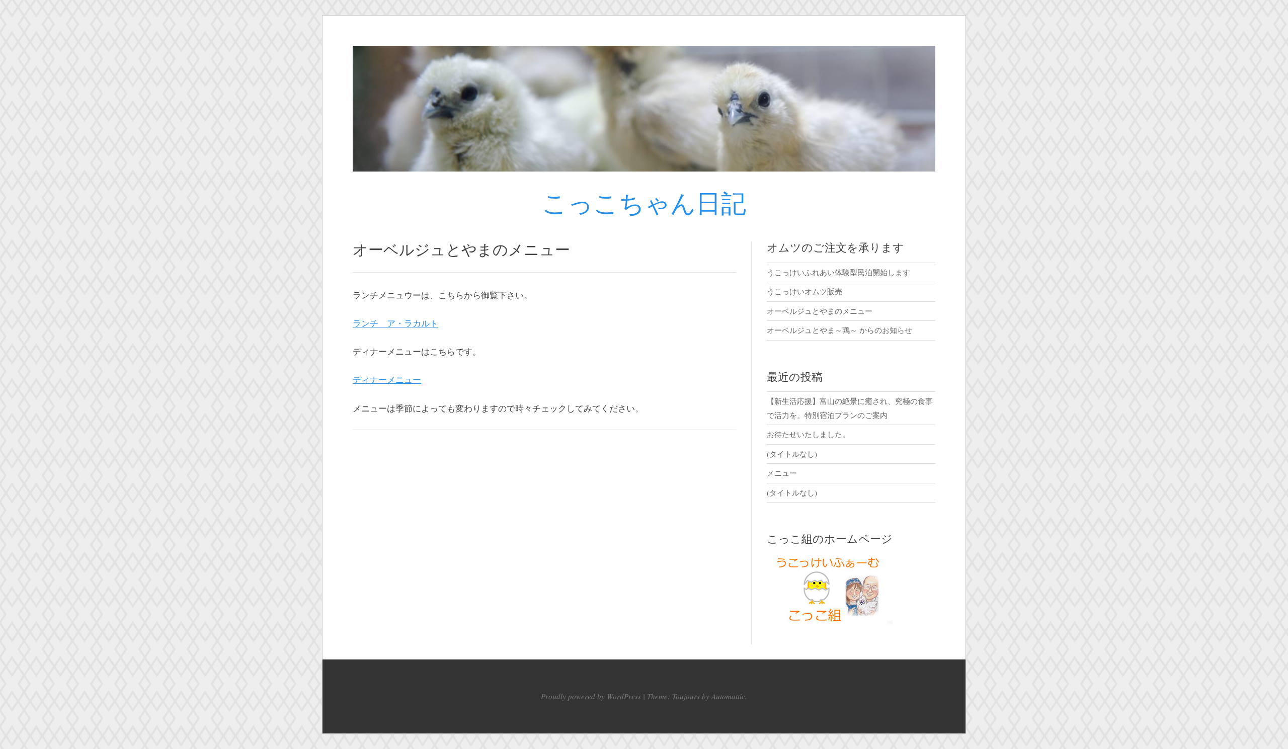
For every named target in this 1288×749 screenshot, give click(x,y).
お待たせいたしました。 (808, 434)
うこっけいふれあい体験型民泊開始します (838, 272)
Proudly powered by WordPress (591, 696)
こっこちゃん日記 (644, 204)
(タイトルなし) (792, 454)
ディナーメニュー (387, 379)
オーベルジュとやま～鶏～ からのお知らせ (839, 330)
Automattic (728, 696)
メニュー (782, 473)
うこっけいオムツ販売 (804, 291)
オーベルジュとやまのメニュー (819, 311)
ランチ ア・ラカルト (395, 323)
